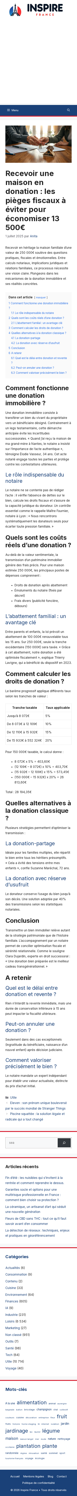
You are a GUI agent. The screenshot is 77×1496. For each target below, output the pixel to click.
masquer (41, 297)
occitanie (10, 1447)
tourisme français (14, 1458)
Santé (9, 1348)
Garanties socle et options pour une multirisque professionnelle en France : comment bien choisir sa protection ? (33, 1195)
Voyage (10, 1368)
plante (49, 1446)
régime (23, 1453)
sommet (53, 1453)
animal (52, 1403)
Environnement (16, 1295)
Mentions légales (33, 1476)
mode (43, 1439)
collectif (64, 1409)
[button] (68, 110)
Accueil (15, 1476)
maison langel (26, 1439)
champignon (44, 1409)
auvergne (62, 1404)
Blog (50, 1476)
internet (45, 1424)
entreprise (43, 1417)
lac (31, 1432)
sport (62, 1453)
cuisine (20, 1417)
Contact (62, 1476)
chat (55, 1409)
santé (44, 1453)
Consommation (16, 1274)
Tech (9, 1355)
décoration (31, 1417)
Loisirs (10, 1321)
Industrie (11, 1315)
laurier (37, 1432)
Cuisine (10, 1288)
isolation (55, 1424)
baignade (9, 1410)
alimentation (32, 1402)
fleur (52, 1417)
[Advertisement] (38, 64)
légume (51, 1431)
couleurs (9, 1417)
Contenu (11, 1281)
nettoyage (64, 1438)
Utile (13, 1097)
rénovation (34, 1453)
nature (52, 1438)
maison (11, 1438)
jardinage (16, 1431)
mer (37, 1439)
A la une (10, 1403)
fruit (62, 1416)
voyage (29, 1458)
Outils (9, 1341)
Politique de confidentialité (38, 1483)
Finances (11, 1301)
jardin (65, 1423)
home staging (29, 1424)
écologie (40, 1458)
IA (6, 1308)
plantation (28, 1446)
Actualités (12, 1268)
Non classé (13, 1335)
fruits (8, 1424)
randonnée (11, 1452)
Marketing (12, 1328)
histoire (16, 1424)
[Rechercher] (64, 1142)
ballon (19, 1409)
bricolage (29, 1409)
